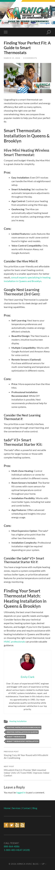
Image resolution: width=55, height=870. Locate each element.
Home (7, 808)
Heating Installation (18, 721)
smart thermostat (16, 736)
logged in (20, 792)
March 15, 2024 (12, 58)
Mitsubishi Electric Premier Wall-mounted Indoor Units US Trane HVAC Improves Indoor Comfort (27, 771)
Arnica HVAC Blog (28, 864)
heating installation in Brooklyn (23, 727)
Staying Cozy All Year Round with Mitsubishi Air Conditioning (26, 755)
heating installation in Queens (22, 732)
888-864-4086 (11, 846)
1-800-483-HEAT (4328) (17, 849)
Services (16, 808)
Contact (26, 808)
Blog (34, 808)
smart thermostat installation (22, 741)
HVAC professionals (14, 641)
